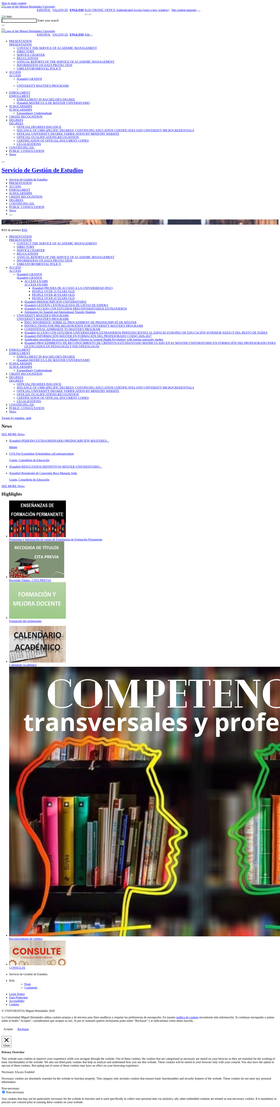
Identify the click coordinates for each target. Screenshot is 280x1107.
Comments (30, 987)
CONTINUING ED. (21, 147)
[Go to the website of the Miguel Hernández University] (28, 6)
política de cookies (187, 1017)
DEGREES (16, 120)
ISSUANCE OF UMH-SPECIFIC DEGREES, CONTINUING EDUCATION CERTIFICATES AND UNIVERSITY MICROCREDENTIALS (105, 130)
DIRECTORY (25, 51)
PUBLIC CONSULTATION (26, 151)
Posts (27, 984)
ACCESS (15, 72)
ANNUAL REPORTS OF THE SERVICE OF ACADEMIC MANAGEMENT (65, 61)
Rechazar (23, 1029)
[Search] (3, 25)
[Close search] (3, 28)
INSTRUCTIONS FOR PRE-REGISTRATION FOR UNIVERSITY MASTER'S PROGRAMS (83, 325)
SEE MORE (13, 434)
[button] (20, 44)
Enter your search (48, 20)
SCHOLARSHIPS (20, 106)
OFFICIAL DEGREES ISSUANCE (39, 127)
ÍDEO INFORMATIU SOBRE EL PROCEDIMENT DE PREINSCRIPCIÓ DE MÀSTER (80, 322)
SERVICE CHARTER (31, 54)
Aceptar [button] (8, 1029)
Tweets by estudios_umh (16, 418)
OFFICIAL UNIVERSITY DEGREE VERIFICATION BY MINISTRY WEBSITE (68, 133)
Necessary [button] (8, 1072)
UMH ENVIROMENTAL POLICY (39, 68)
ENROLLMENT (19, 92)
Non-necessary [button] (10, 1088)
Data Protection (18, 997)
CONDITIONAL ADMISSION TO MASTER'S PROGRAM (62, 329)
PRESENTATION (20, 41)
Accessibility (17, 1001)
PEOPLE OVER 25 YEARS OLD (53, 291)
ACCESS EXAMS (36, 281)
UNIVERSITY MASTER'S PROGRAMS (43, 85)
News (12, 154)
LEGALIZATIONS (29, 144)
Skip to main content (14, 3)
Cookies (14, 1004)
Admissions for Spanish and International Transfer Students (60, 312)
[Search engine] (198, 11)
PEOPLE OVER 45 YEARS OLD (53, 298)
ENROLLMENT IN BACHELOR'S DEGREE (46, 99)
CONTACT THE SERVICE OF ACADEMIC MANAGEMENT (57, 48)
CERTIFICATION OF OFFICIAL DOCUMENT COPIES (53, 140)
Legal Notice (17, 994)
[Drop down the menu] (89, 14)
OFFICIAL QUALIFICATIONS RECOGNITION (48, 137)
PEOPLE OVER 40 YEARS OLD (53, 294)
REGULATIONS (27, 58)
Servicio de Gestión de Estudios (42, 170)
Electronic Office (100, 10)
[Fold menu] (91, 35)
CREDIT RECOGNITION (25, 116)
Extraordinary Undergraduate (34, 113)
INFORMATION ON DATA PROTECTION (44, 65)
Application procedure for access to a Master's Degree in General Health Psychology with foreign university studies (93, 339)
